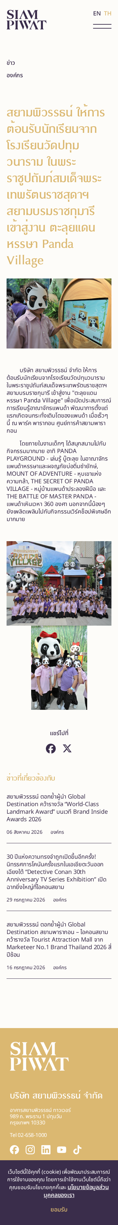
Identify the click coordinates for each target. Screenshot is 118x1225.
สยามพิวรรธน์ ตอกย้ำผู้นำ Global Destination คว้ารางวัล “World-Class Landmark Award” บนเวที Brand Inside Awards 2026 (57, 808)
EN (97, 13)
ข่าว (11, 63)
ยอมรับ (58, 1209)
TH (107, 13)
